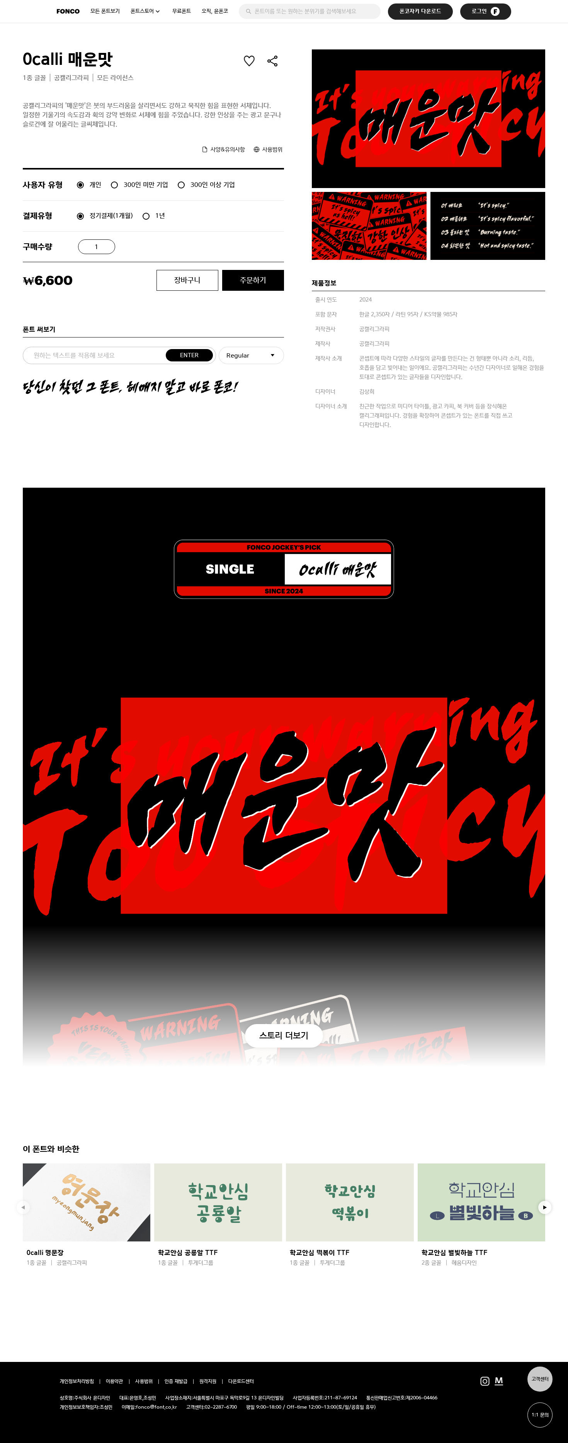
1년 (160, 215)
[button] (544, 1207)
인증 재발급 (176, 1381)
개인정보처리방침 (77, 1381)
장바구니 (187, 280)
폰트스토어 (142, 11)
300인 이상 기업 (212, 184)
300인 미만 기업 (146, 184)
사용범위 (144, 1381)
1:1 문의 (540, 1415)
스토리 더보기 (283, 1035)
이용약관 (114, 1381)
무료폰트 (181, 11)
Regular (237, 355)
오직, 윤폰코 (215, 11)
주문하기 (253, 280)
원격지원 (207, 1381)
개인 (95, 184)
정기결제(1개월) (111, 215)
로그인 (479, 11)
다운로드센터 (241, 1381)
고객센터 (540, 1379)
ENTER (189, 355)
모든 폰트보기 (105, 11)
